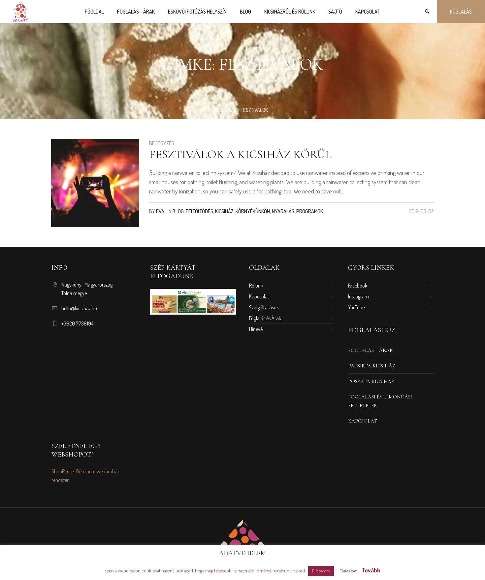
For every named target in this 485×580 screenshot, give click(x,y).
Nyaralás (283, 211)
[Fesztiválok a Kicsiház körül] (95, 183)
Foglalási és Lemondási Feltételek (380, 401)
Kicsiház (224, 211)
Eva (160, 211)
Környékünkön (253, 211)
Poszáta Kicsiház (371, 381)
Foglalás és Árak (265, 318)
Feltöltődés (199, 211)
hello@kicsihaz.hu (79, 308)
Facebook (357, 285)
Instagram (358, 296)
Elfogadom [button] (321, 570)
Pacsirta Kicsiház (371, 366)
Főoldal (226, 110)
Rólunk (256, 285)
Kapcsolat (259, 296)
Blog (178, 211)
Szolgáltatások (264, 307)
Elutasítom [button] (349, 570)
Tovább (371, 570)
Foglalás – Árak (370, 350)
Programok (309, 211)
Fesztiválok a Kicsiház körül (240, 154)
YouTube (356, 307)
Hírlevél (256, 329)
